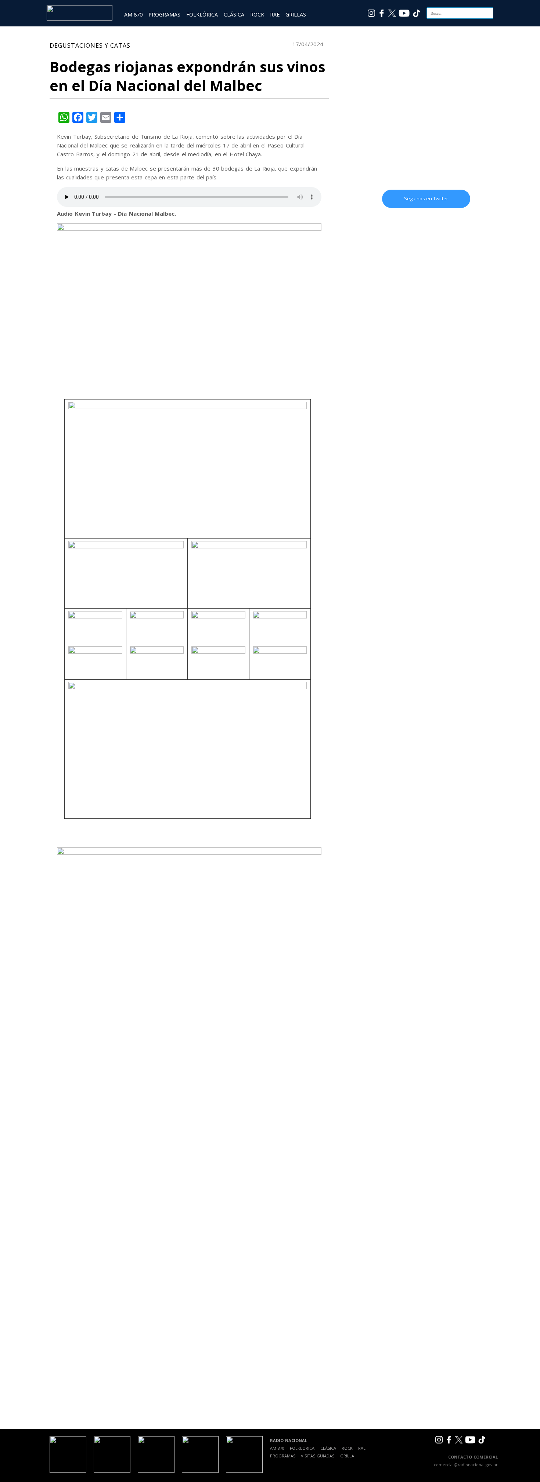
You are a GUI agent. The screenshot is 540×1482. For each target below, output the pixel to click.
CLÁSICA (234, 14)
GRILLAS (295, 14)
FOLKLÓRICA (202, 14)
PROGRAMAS (164, 14)
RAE (275, 14)
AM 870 (133, 14)
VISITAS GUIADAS (317, 1456)
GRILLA (347, 1456)
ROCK (257, 14)
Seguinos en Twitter (426, 198)
